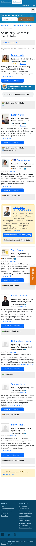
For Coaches (25, 5)
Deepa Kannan (23, 160)
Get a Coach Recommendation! (22, 208)
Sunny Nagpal (18, 424)
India (31, 25)
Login (33, 5)
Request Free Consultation (12, 81)
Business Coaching (24, 511)
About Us (3, 506)
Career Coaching (24, 508)
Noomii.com (17, 541)
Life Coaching (23, 506)
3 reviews (23, 64)
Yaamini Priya (18, 384)
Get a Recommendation (7, 508)
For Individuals (17, 2)
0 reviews (23, 126)
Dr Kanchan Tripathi (21, 341)
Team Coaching (23, 525)
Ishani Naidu (17, 55)
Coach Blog (4, 513)
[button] (25, 61)
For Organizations (6, 2)
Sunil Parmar (17, 250)
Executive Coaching (24, 520)
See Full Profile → (7, 76)
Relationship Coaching (25, 513)
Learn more (16, 230)
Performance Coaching (25, 528)
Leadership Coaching (25, 523)
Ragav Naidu (17, 114)
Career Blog (4, 516)
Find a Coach (6, 25)
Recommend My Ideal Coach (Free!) (17, 235)
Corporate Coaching (6, 511)
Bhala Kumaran (19, 295)
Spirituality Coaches (20, 25)
